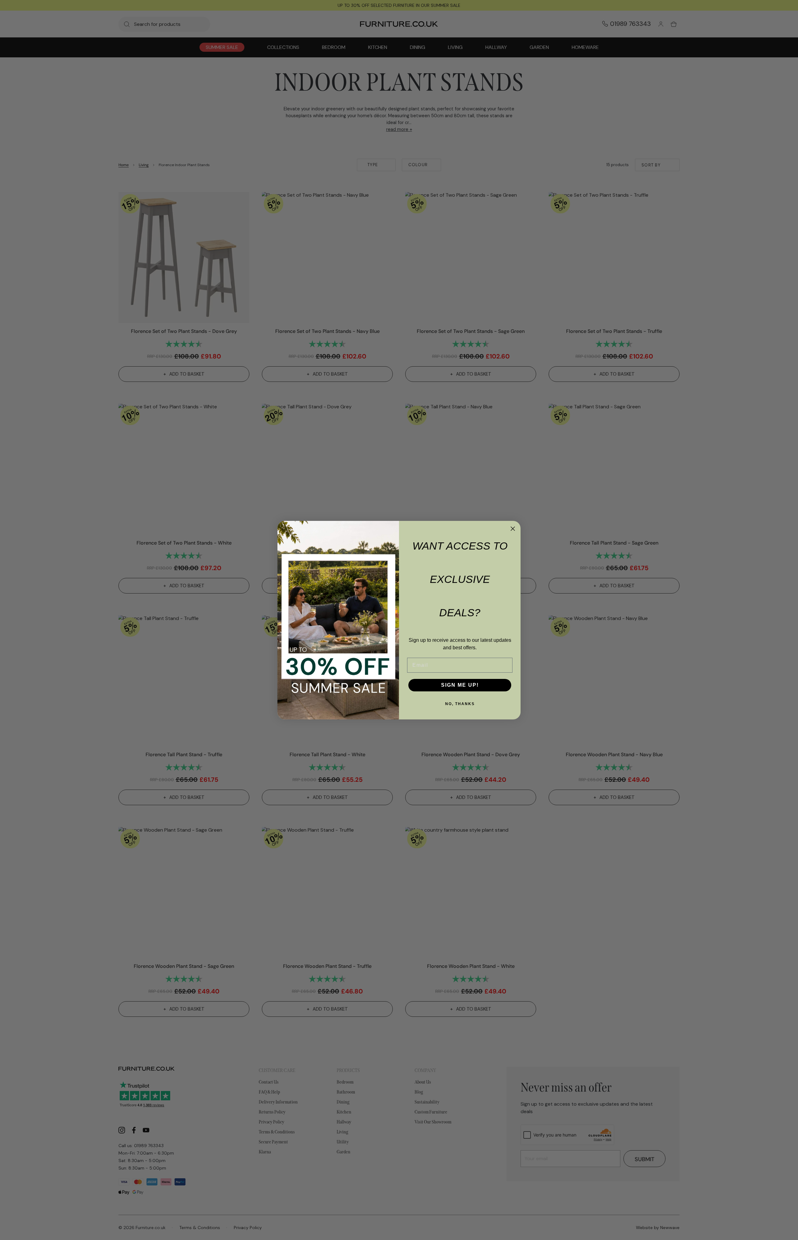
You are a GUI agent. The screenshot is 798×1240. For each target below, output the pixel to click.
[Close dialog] (512, 528)
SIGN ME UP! (460, 685)
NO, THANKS (460, 704)
